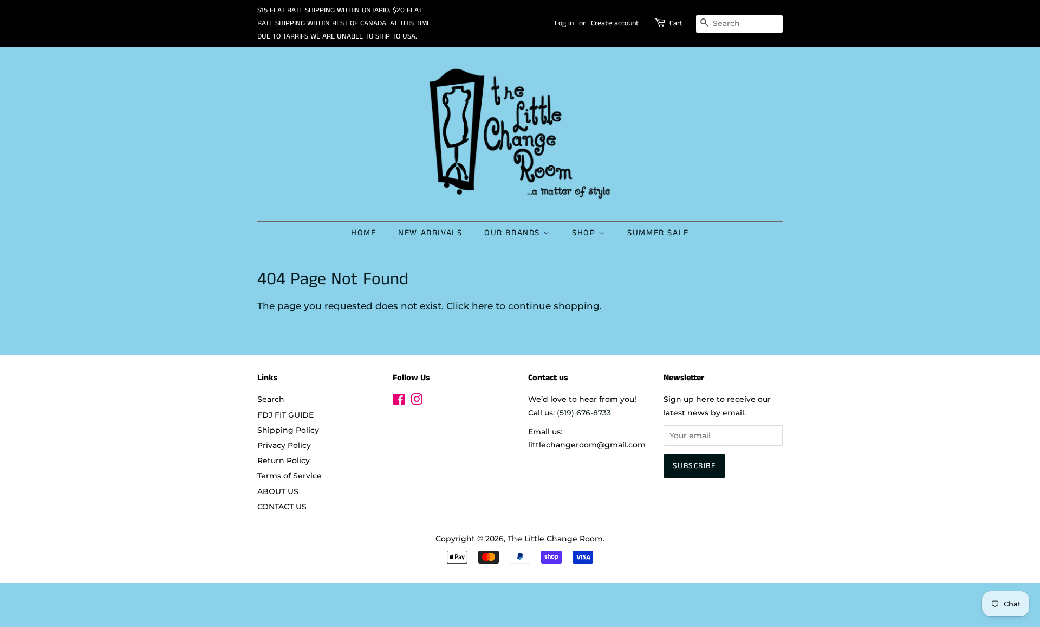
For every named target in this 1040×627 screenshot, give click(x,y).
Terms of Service (289, 476)
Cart (676, 23)
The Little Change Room (555, 538)
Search (270, 399)
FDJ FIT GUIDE (285, 415)
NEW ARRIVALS (430, 233)
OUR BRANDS (513, 233)
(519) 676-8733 (584, 413)
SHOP (585, 233)
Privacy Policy (284, 445)
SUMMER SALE (658, 233)
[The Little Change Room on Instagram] (416, 401)
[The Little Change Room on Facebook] (399, 401)
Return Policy (283, 460)
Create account (615, 23)
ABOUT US (277, 491)
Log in (564, 23)
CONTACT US (282, 506)
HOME (363, 233)
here (482, 305)
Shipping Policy (288, 430)
